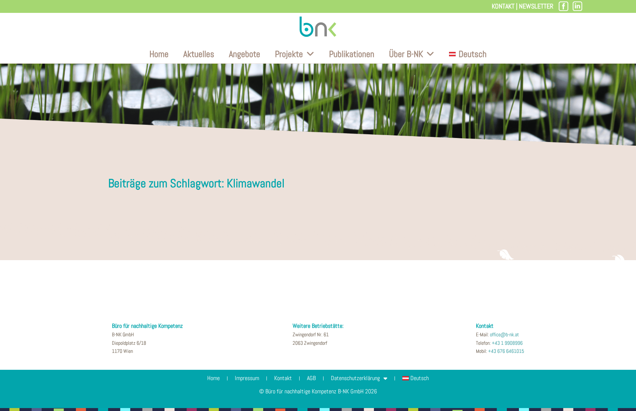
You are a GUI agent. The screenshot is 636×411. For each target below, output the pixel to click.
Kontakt (503, 6)
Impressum (247, 378)
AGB (311, 378)
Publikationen (351, 54)
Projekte (289, 54)
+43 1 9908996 (507, 343)
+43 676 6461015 (506, 351)
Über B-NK (406, 54)
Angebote (244, 54)
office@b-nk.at (504, 334)
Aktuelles (198, 54)
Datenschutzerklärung (355, 378)
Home (159, 54)
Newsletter (536, 6)
